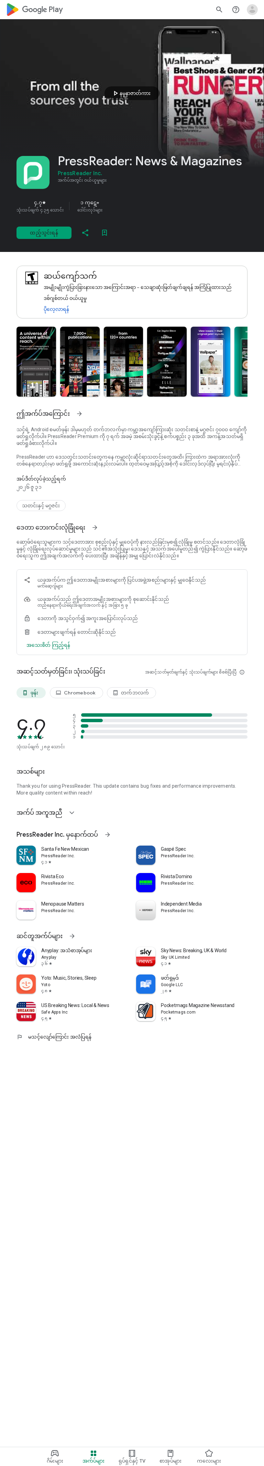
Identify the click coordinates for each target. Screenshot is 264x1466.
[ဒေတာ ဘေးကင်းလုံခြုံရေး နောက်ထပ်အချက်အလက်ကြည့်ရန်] (95, 527)
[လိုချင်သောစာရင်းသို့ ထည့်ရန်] (104, 233)
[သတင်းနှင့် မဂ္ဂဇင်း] (41, 505)
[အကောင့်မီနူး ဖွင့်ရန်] (252, 9)
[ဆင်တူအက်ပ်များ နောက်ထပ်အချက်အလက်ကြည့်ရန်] (72, 936)
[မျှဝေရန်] (85, 233)
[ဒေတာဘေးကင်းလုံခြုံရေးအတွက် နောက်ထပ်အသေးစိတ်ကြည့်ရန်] (48, 645)
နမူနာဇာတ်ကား (131, 93)
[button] (36, 362)
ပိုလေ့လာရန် (56, 309)
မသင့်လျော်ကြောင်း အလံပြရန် (53, 1037)
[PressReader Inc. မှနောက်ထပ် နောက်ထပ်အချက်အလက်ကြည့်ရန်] (107, 834)
